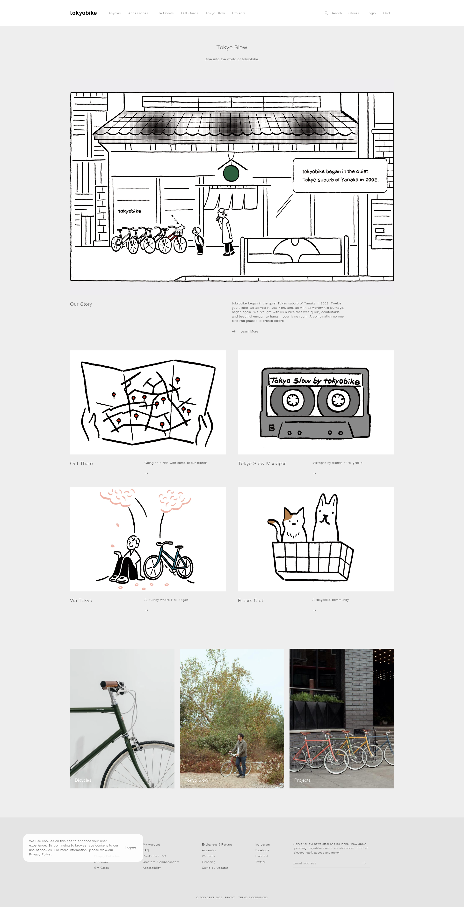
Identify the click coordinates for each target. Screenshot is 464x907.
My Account (151, 844)
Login (371, 13)
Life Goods (165, 13)
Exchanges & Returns (217, 844)
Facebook (262, 850)
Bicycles (114, 13)
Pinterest (261, 856)
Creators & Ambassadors (161, 862)
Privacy (230, 897)
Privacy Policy (40, 854)
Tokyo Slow (215, 13)
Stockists (101, 862)
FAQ (146, 850)
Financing (208, 862)
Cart (386, 13)
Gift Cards (189, 13)
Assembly (209, 850)
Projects (239, 13)
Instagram (262, 844)
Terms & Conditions (253, 897)
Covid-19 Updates (215, 867)
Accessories (138, 13)
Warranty (208, 856)
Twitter (260, 862)
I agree (130, 848)
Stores (353, 13)
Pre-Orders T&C (154, 856)
